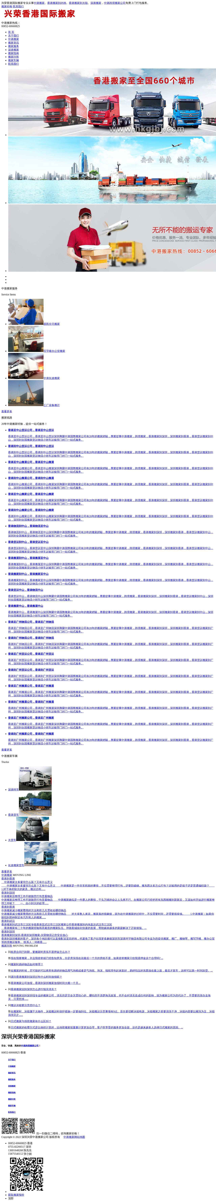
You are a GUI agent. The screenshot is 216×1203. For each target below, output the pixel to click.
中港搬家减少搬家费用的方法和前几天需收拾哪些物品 (33, 910)
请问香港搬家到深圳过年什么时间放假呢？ (36, 976)
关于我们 (13, 35)
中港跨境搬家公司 (115, 3)
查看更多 (6, 411)
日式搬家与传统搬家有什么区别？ (31, 1021)
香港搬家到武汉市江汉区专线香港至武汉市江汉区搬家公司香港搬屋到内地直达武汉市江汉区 (56, 924)
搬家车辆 (13, 60)
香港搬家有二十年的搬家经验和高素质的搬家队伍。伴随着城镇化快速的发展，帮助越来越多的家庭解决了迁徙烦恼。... (73, 928)
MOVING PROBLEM (25, 945)
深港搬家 (95, 3)
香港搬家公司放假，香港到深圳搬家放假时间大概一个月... (45, 983)
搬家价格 (6, 6)
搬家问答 (13, 56)
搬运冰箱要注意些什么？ (25, 1005)
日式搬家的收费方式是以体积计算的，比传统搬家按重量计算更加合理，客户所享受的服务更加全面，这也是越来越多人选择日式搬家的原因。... (97, 1027)
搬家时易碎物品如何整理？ (27, 964)
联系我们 (18, 6)
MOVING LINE (22, 875)
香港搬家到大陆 (78, 3)
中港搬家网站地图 (74, 1137)
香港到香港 (8, 878)
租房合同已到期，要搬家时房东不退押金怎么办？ (40, 951)
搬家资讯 (13, 42)
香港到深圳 (8, 892)
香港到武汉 (8, 921)
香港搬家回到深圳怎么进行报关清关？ (34, 989)
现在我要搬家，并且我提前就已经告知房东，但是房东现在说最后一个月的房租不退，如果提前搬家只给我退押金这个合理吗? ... (87, 958)
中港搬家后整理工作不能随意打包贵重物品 (27, 896)
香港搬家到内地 (56, 3)
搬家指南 (13, 53)
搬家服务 (13, 46)
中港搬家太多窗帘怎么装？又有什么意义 (27, 882)
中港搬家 (39, 3)
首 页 (11, 32)
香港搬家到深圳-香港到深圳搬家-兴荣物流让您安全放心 (34, 935)
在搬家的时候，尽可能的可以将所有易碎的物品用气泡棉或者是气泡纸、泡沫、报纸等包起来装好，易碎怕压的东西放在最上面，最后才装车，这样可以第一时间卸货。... (112, 970)
